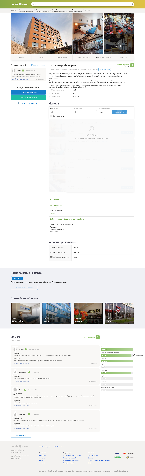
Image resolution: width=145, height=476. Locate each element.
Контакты (42, 458)
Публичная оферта (94, 455)
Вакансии (42, 463)
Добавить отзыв (21, 436)
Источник (41, 79)
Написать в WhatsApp (29, 97)
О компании (42, 455)
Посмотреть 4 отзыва (38, 65)
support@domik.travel (17, 450)
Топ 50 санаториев (44, 447)
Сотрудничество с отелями (72, 455)
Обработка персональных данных (99, 460)
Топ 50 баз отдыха (58, 447)
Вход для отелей (68, 463)
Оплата (90, 458)
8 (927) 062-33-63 (16, 452)
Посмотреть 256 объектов (24, 288)
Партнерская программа (71, 460)
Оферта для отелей (69, 458)
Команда (41, 460)
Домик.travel (19, 4)
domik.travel (19, 446)
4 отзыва (127, 66)
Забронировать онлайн (29, 92)
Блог (89, 463)
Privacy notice (139, 355)
